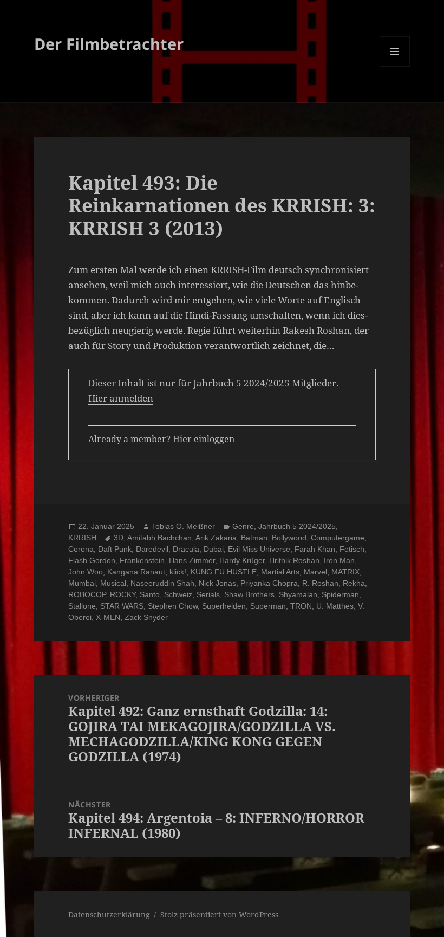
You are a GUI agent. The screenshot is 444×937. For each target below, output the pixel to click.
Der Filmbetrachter (109, 43)
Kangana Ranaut (136, 571)
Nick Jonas (217, 583)
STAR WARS (121, 606)
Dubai (214, 549)
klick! (177, 571)
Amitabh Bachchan (159, 537)
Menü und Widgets (395, 66)
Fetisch (351, 549)
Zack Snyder (146, 617)
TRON (301, 606)
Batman (254, 537)
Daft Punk (115, 549)
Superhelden (224, 606)
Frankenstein (142, 560)
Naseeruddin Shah (162, 583)
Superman (268, 606)
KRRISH (82, 537)
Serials (208, 594)
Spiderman (340, 594)
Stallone (82, 606)
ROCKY (122, 594)
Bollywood (289, 537)
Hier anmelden (120, 398)
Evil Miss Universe (259, 549)
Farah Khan (315, 549)
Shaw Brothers (249, 594)
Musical (113, 583)
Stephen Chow (173, 606)
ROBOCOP (87, 594)
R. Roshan (320, 583)
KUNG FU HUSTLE (224, 571)
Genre (243, 526)
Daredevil (152, 549)
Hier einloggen (203, 439)
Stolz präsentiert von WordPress (219, 914)
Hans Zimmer (192, 560)
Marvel (315, 571)
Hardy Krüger (242, 560)
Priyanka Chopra (269, 583)
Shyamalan (298, 594)
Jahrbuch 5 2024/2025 (297, 526)
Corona (81, 549)
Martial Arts (280, 571)
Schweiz (178, 594)
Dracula (186, 549)
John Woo (85, 571)
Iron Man (339, 560)
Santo (150, 594)
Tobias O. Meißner (183, 526)
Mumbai (82, 583)
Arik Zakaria (216, 537)
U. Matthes (335, 606)
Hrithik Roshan (294, 560)
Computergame (337, 537)
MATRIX (345, 571)
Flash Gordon (91, 560)
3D (118, 537)
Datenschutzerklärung (109, 914)
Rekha (354, 583)
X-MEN (108, 617)
